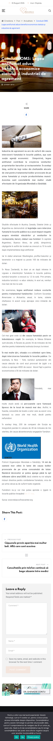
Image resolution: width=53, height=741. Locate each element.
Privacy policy (33, 737)
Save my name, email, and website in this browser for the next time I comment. (27, 660)
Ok (16, 737)
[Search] (49, 10)
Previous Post (14, 539)
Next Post (40, 565)
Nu (22, 737)
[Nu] (49, 726)
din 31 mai (29, 493)
